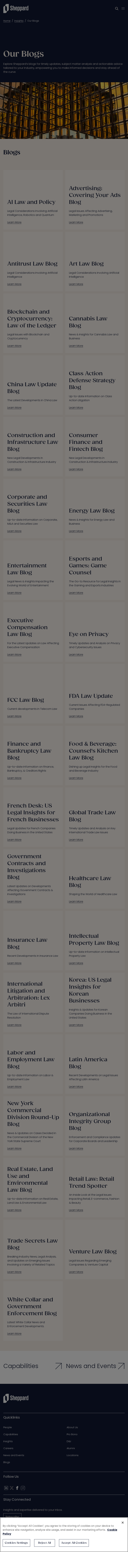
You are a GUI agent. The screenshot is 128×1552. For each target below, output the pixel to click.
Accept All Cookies (74, 1543)
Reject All (44, 1543)
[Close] (122, 1522)
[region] (64, 1534)
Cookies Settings (16, 1543)
